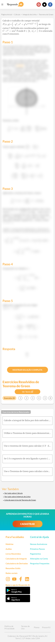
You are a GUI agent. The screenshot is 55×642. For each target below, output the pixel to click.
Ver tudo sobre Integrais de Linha (17, 496)
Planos (37, 627)
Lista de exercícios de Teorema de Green (20, 500)
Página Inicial (6, 14)
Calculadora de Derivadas (17, 563)
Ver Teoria (26, 392)
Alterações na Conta (39, 558)
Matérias (9, 544)
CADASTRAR (27, 523)
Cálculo (17, 14)
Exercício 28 (9, 398)
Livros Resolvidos (13, 554)
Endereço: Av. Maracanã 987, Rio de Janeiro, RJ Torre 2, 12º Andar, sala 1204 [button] (27, 637)
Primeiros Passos (37, 549)
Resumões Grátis (13, 568)
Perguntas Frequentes (39, 563)
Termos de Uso (25, 627)
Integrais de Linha (30, 14)
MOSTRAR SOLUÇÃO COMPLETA (27, 370)
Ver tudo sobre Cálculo (13, 493)
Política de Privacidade (9, 627)
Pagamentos (35, 554)
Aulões (9, 549)
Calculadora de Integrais (16, 558)
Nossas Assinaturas (38, 544)
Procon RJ (46, 627)
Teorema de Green (46, 14)
